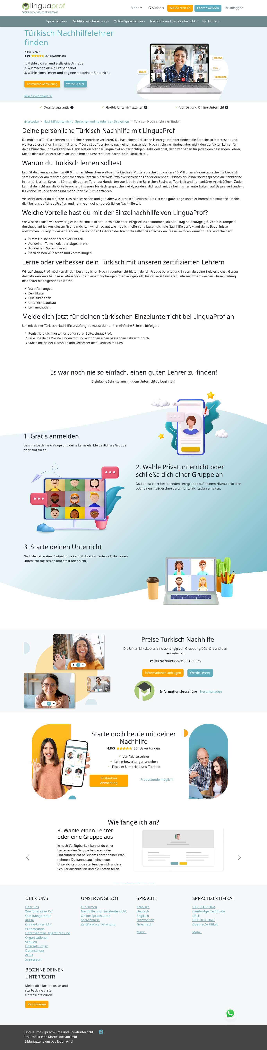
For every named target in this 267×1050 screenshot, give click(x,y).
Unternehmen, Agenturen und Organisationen (47, 935)
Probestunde (35, 929)
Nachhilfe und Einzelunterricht (103, 911)
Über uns (32, 907)
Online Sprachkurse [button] (128, 21)
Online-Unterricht (38, 924)
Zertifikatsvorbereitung (98, 924)
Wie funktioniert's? (38, 96)
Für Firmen (89, 907)
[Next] (239, 857)
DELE (196, 916)
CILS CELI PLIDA (203, 907)
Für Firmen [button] (210, 21)
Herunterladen (211, 691)
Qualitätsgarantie (38, 916)
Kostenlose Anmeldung (42, 84)
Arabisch (143, 907)
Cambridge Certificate (208, 911)
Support (158, 8)
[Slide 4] (137, 883)
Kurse (29, 920)
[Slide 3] (130, 883)
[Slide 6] (151, 883)
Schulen (31, 942)
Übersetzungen (36, 946)
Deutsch (143, 911)
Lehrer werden (208, 8)
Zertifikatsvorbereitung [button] (89, 21)
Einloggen (235, 8)
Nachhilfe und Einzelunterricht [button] (172, 21)
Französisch (145, 920)
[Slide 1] (116, 883)
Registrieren (37, 1004)
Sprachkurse (90, 920)
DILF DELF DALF (203, 920)
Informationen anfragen (163, 673)
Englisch (143, 916)
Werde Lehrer (75, 84)
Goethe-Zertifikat (205, 924)
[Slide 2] (123, 883)
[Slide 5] (144, 883)
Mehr (135, 8)
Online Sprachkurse (95, 916)
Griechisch (144, 924)
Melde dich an (180, 8)
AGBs (29, 955)
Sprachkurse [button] (55, 21)
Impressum (33, 959)
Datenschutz (34, 950)
